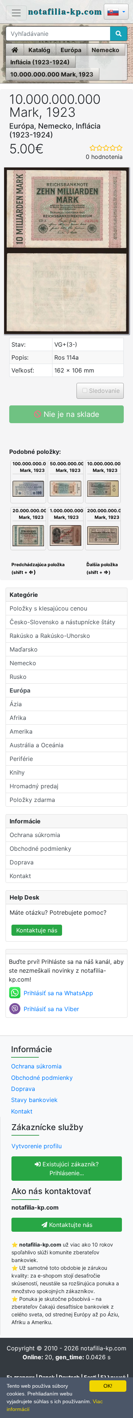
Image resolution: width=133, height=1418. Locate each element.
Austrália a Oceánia (37, 745)
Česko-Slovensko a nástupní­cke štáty (62, 622)
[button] (116, 12)
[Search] (118, 34)
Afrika (18, 717)
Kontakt (20, 876)
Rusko (18, 676)
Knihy (17, 772)
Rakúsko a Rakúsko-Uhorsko (50, 635)
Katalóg (39, 50)
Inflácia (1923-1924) (40, 62)
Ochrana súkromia (35, 835)
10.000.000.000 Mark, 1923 (51, 74)
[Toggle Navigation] (16, 13)
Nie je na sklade (70, 414)
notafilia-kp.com (65, 11)
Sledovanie (103, 390)
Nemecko (105, 50)
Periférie (21, 758)
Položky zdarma (32, 799)
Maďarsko (24, 649)
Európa (71, 50)
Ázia (16, 704)
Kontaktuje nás (36, 930)
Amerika (21, 731)
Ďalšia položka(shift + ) (102, 568)
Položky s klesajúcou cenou (48, 608)
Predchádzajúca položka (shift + (37, 568)
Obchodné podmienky (40, 848)
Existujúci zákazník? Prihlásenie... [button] (70, 1168)
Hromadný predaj (34, 786)
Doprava (22, 862)
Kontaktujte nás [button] (69, 1224)
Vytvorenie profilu (36, 1146)
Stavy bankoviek (34, 1100)
